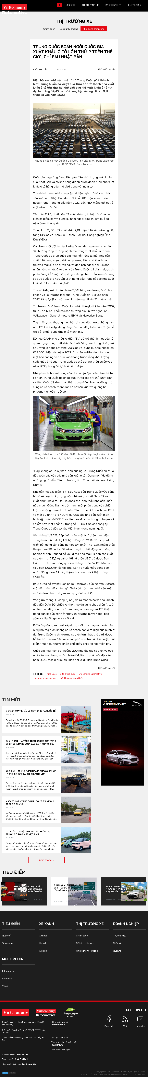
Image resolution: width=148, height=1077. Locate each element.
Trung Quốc (51, 673)
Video (5, 985)
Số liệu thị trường (69, 28)
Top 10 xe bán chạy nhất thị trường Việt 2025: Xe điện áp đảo (28, 889)
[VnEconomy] (15, 1012)
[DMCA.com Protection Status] (9, 1073)
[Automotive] (46, 1012)
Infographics (8, 970)
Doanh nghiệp (113, 5)
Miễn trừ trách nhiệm (60, 1049)
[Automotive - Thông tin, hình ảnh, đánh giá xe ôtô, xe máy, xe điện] (19, 10)
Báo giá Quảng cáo (60, 1037)
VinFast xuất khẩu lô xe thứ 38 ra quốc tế (31, 711)
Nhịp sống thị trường (93, 28)
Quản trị (117, 950)
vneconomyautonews (45, 678)
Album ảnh (7, 978)
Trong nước (27, 899)
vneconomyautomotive (90, 673)
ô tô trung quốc (67, 673)
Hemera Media (58, 1024)
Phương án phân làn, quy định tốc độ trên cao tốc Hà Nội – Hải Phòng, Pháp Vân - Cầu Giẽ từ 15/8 (68, 888)
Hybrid (42, 943)
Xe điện (43, 950)
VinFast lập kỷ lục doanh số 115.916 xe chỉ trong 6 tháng (30, 802)
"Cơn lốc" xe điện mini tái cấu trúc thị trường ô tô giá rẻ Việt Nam (28, 833)
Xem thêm (45, 859)
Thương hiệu (119, 935)
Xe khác (43, 935)
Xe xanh (70, 5)
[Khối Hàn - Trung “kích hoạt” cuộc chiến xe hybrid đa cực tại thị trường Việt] (76, 779)
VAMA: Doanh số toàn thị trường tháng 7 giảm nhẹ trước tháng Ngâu (120, 889)
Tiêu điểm (13, 872)
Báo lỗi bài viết (107, 69)
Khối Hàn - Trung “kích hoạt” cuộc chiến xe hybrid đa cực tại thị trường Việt (31, 772)
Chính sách (49, 28)
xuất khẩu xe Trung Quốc (71, 678)
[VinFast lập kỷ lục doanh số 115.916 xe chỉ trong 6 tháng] (76, 809)
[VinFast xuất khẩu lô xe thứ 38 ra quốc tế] (76, 719)
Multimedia (134, 5)
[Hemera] (70, 1012)
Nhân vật (118, 943)
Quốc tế (6, 935)
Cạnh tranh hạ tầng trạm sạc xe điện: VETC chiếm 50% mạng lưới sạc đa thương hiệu (31, 742)
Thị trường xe (90, 5)
